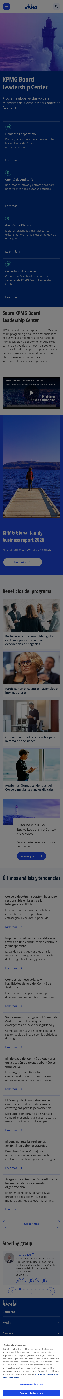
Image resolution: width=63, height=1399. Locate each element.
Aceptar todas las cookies (31, 1393)
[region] (31, 1367)
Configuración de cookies (31, 1384)
